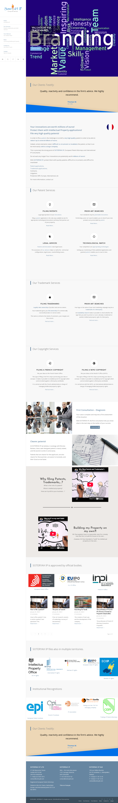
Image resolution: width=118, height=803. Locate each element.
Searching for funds (80, 606)
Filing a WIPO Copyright (94, 366)
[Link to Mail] (2, 59)
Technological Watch (94, 239)
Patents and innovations (44, 243)
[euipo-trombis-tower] (72, 574)
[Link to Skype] (23, 59)
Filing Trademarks (50, 300)
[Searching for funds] (83, 598)
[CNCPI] (53, 701)
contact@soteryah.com (37, 771)
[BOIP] (109, 663)
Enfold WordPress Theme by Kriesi (61, 792)
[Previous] (27, 38)
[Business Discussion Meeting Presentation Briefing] (49, 414)
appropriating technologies (101, 243)
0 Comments (33, 610)
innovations (58, 211)
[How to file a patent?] (38, 598)
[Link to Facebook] (13, 59)
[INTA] (72, 700)
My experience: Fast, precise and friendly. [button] (72, 91)
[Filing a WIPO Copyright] (94, 360)
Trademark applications (38, 165)
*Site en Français (65, 778)
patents (88, 248)
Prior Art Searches (94, 207)
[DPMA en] (72, 659)
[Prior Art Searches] (94, 201)
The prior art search (58, 606)
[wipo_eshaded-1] (53, 660)
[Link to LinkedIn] (18, 59)
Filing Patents (50, 207)
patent (43, 134)
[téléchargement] (90, 697)
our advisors (46, 246)
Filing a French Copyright (49, 366)
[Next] (116, 38)
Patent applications (37, 162)
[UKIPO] (35, 662)
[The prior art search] (61, 598)
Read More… (50, 222)
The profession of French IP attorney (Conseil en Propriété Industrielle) (104, 608)
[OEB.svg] (41, 576)
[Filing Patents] (50, 201)
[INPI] (103, 577)
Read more (33, 620)
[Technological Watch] (94, 233)
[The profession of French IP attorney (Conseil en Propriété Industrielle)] (105, 598)
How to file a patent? (37, 606)
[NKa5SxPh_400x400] (35, 703)
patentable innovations (101, 211)
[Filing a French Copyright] (50, 360)
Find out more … (50, 318)
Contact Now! (36, 48)
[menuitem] (13, 21)
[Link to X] (7, 59)
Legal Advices (50, 239)
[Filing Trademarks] (50, 294)
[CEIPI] (108, 702)
